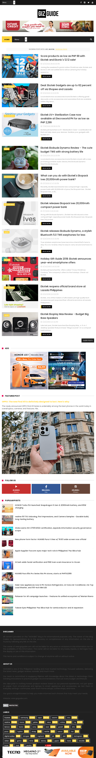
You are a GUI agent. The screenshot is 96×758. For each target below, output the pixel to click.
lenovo (7, 727)
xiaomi (54, 718)
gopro (56, 741)
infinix (62, 722)
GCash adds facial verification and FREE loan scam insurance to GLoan (47, 562)
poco (6, 731)
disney (43, 741)
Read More (47, 76)
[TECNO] (48, 752)
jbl (53, 736)
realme (7, 722)
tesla (69, 741)
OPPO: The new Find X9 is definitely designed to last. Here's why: (36, 401)
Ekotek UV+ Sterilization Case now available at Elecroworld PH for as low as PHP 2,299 (65, 118)
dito (73, 727)
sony (34, 727)
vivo (68, 718)
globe (35, 722)
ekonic (7, 57)
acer (47, 727)
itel (72, 731)
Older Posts (88, 340)
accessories (9, 87)
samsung (24, 718)
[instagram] (84, 2)
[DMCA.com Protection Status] (10, 706)
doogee (26, 736)
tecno (21, 727)
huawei (7, 718)
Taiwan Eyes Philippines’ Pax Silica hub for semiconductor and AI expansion (49, 607)
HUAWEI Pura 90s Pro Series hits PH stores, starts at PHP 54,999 (43, 573)
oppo (40, 718)
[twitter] (88, 2)
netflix (46, 731)
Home (7, 39)
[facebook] (81, 2)
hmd (31, 741)
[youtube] (92, 2)
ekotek (7, 260)
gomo (19, 741)
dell (64, 736)
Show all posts (61, 49)
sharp (34, 731)
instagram (78, 736)
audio (6, 149)
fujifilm (20, 731)
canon (60, 731)
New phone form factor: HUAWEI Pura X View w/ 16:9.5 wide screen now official (50, 539)
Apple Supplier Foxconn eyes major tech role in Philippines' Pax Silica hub (48, 550)
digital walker (9, 736)
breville (81, 741)
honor (22, 722)
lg (75, 722)
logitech (41, 736)
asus (49, 722)
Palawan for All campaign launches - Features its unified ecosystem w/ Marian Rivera (54, 596)
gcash (60, 727)
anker (6, 741)
